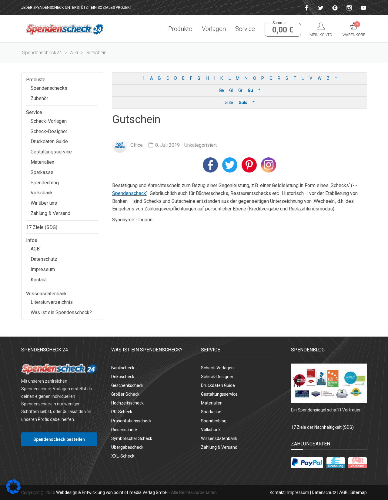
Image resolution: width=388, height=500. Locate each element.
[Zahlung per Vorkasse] (357, 462)
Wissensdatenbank (46, 294)
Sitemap (358, 492)
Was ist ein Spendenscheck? (61, 312)
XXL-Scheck (122, 456)
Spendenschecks (49, 88)
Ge (221, 90)
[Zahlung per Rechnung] (335, 462)
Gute (229, 102)
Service (245, 28)
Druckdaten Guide (49, 141)
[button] (210, 165)
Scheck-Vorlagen (49, 121)
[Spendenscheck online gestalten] (64, 28)
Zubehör (39, 98)
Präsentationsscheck (131, 420)
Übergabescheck (127, 447)
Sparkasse (42, 172)
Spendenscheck (129, 193)
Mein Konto (320, 34)
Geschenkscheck (127, 385)
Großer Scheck (125, 394)
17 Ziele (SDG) (41, 227)
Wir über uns (44, 203)
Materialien (42, 162)
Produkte (180, 28)
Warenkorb (354, 29)
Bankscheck (122, 367)
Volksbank (42, 193)
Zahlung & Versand (50, 213)
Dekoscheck (122, 376)
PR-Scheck (121, 411)
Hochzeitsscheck (127, 403)
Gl (230, 90)
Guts (243, 102)
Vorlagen (214, 28)
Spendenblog (45, 183)
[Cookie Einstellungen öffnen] (13, 492)
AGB (35, 249)
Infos (31, 240)
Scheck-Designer (49, 131)
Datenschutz (44, 259)
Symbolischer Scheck (131, 438)
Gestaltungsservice (51, 152)
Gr (240, 90)
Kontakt (39, 280)
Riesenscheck (124, 429)
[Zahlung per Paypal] (307, 462)
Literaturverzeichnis (52, 302)
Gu (250, 90)
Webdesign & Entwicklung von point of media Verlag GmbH (112, 492)
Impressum (43, 269)
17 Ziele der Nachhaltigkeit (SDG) (322, 427)
